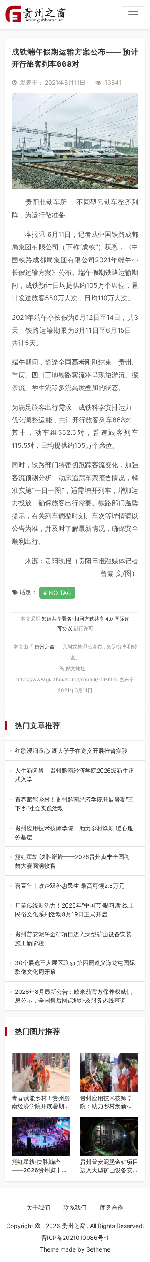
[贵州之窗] (35, 14)
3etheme (98, 1249)
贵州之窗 (45, 647)
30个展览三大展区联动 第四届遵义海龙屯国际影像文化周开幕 (75, 967)
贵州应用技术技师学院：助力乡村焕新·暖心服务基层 (74, 833)
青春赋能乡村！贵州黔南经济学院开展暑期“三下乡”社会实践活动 (74, 804)
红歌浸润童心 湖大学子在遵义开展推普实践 (72, 751)
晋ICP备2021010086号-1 (75, 1237)
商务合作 (111, 1207)
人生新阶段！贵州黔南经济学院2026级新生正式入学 (75, 775)
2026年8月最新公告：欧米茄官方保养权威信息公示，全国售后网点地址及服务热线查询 (73, 996)
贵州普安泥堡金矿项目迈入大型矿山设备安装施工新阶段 (73, 939)
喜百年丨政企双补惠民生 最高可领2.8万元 (72, 886)
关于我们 (38, 1207)
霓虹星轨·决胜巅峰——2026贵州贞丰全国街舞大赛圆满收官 (74, 861)
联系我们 (75, 1207)
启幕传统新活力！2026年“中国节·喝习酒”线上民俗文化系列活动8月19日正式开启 (74, 910)
